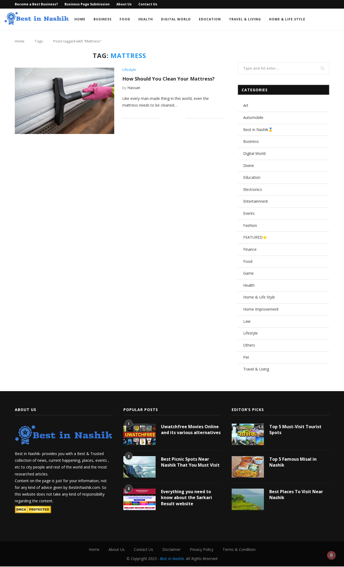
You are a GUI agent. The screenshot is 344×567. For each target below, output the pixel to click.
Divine (248, 165)
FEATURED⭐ (255, 237)
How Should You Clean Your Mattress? (168, 78)
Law (246, 321)
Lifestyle (129, 70)
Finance (250, 249)
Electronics (252, 189)
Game (248, 273)
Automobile (253, 117)
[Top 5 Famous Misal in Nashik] (248, 467)
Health (145, 19)
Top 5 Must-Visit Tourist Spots (295, 429)
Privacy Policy (201, 549)
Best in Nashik (172, 558)
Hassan (133, 87)
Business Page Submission (87, 4)
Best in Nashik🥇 (258, 129)
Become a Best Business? (36, 4)
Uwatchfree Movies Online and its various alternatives (191, 429)
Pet (246, 357)
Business (103, 19)
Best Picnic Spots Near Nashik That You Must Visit (190, 462)
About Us (124, 4)
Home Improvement (261, 309)
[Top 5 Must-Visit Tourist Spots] (248, 434)
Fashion (250, 225)
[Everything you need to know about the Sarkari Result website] (139, 499)
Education (210, 19)
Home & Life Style (287, 19)
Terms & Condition (239, 549)
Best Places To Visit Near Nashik (296, 494)
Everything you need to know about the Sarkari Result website (186, 498)
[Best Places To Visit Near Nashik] (248, 499)
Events (249, 213)
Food (125, 19)
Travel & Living (245, 19)
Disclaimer (171, 549)
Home (79, 19)
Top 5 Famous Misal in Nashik (293, 462)
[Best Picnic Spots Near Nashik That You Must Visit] (139, 467)
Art (245, 105)
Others (249, 345)
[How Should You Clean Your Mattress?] (64, 101)
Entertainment (255, 201)
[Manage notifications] (331, 555)
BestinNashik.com (84, 487)
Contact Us (147, 4)
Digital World (176, 19)
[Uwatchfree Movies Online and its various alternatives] (139, 434)
